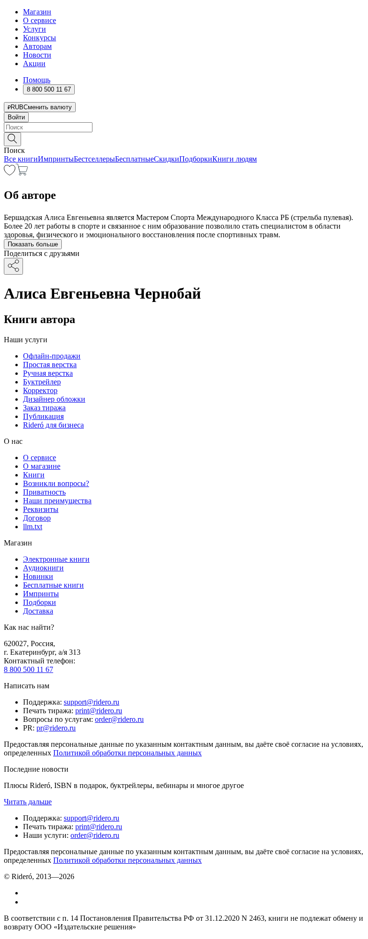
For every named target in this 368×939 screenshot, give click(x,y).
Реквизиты (40, 509)
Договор (37, 518)
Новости (37, 55)
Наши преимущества (57, 501)
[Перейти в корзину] (21, 173)
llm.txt (32, 526)
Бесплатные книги (53, 585)
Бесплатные (134, 159)
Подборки (195, 159)
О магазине (41, 466)
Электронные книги (56, 559)
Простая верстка (50, 364)
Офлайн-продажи (51, 356)
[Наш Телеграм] (27, 902)
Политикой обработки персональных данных (127, 753)
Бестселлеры (94, 159)
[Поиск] (12, 139)
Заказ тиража (44, 408)
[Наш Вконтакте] (28, 893)
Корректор (40, 390)
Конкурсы (39, 38)
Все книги (21, 159)
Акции (34, 63)
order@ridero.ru (119, 719)
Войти (16, 117)
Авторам (37, 46)
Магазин (37, 12)
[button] (184, 138)
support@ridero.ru (91, 702)
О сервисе (39, 20)
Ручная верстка (48, 373)
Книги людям (234, 159)
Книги (34, 475)
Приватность (44, 492)
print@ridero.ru (98, 711)
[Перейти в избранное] (9, 173)
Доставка (38, 611)
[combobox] (184, 127)
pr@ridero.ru (56, 728)
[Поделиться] (13, 266)
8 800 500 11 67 (28, 669)
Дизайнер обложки (54, 399)
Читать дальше (28, 802)
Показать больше (33, 244)
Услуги (34, 29)
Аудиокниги (43, 568)
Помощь (36, 80)
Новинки (38, 576)
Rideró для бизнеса (53, 425)
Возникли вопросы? (56, 483)
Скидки (166, 159)
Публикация (43, 416)
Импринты (56, 159)
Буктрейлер (42, 382)
